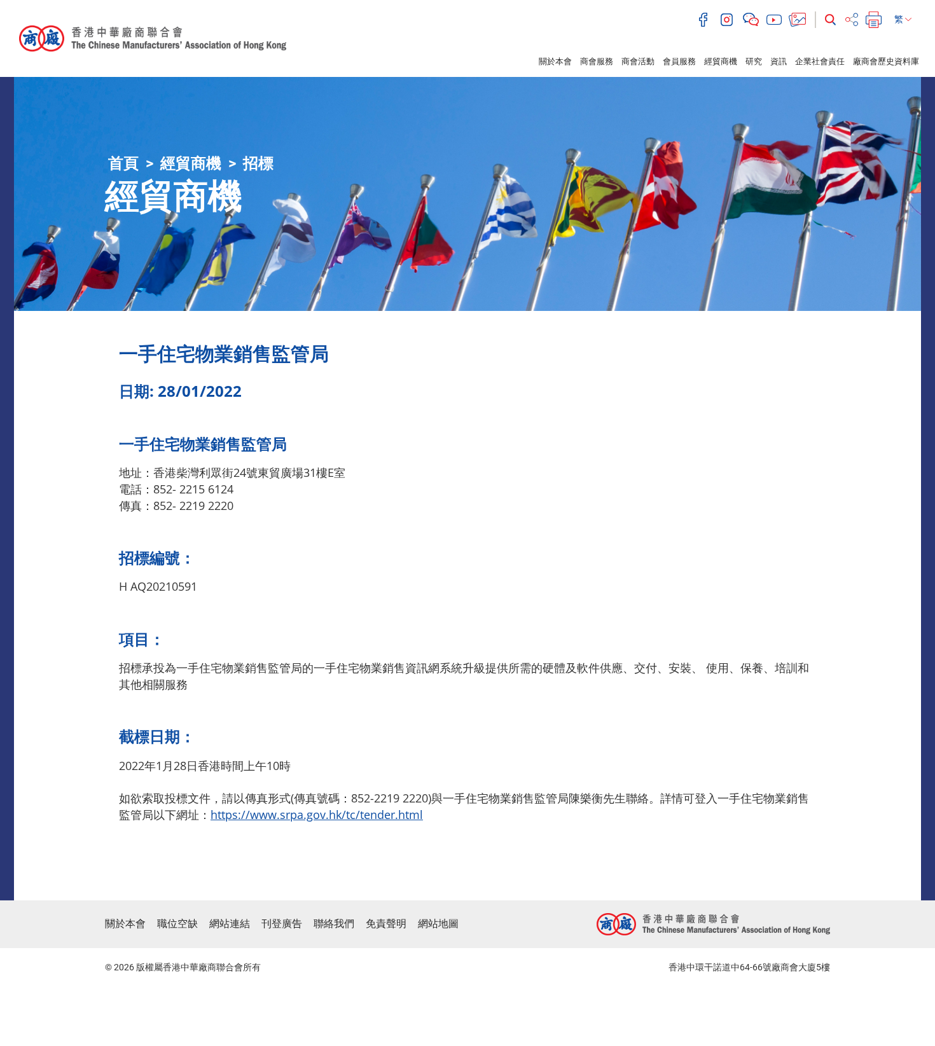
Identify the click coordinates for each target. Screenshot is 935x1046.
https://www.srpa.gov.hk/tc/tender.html (317, 814)
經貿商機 (720, 61)
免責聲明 (386, 924)
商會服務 (596, 61)
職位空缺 (177, 924)
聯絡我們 (334, 924)
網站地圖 (438, 924)
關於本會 (555, 61)
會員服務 (679, 61)
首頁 (123, 163)
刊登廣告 (281, 924)
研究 (753, 61)
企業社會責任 (820, 61)
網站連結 (229, 924)
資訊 (778, 61)
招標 (258, 163)
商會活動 (637, 61)
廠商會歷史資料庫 (886, 61)
